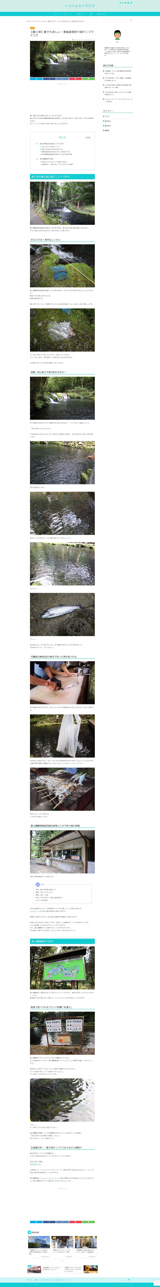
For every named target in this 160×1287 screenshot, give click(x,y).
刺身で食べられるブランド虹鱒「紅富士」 (54, 162)
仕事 (91, 14)
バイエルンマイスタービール (49, 1178)
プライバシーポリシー (34, 1285)
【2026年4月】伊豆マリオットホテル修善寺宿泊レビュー (118, 93)
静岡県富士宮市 (35, 1164)
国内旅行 (108, 121)
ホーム (57, 14)
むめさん (81, 1178)
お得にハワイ (81, 14)
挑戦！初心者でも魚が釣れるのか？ (52, 149)
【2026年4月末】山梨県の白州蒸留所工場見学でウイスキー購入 (118, 86)
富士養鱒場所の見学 (47, 159)
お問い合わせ (101, 14)
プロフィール (68, 14)
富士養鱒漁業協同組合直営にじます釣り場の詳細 (56, 154)
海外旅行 (108, 126)
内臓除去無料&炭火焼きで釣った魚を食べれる (55, 152)
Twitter (63, 763)
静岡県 (32, 28)
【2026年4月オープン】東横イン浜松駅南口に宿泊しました (118, 79)
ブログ (107, 116)
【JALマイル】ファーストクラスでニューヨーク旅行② (118, 100)
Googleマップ (35, 911)
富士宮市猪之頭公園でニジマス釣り (52, 144)
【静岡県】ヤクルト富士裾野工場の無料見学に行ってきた (118, 72)
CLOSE (88, 137)
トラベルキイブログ (80, 6)
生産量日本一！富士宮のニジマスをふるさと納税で (57, 164)
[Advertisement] (62, 99)
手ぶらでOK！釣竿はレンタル (50, 147)
